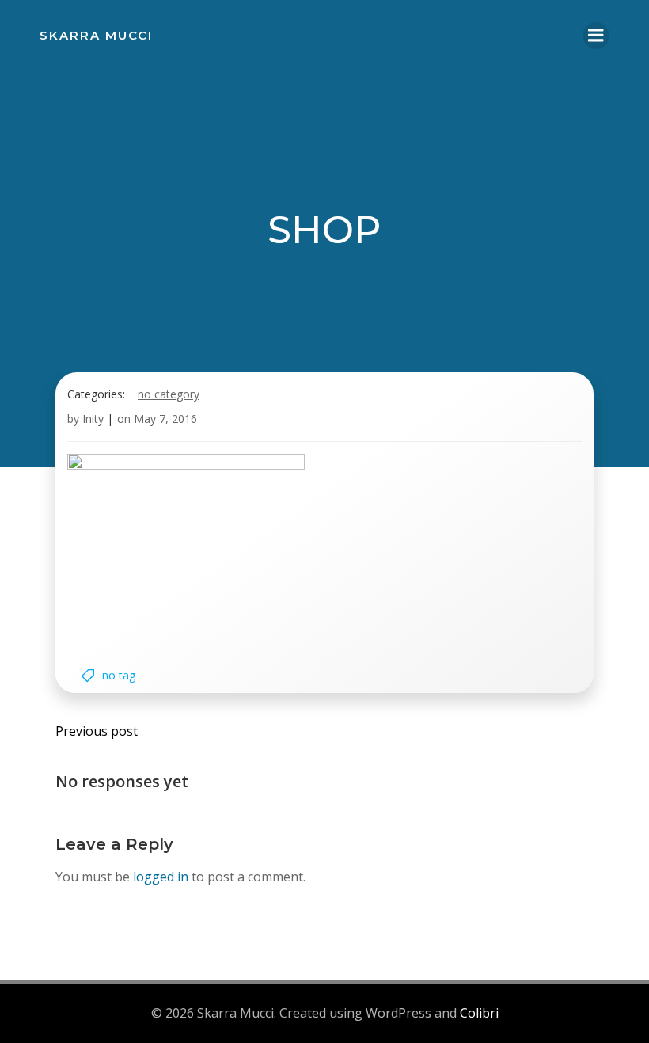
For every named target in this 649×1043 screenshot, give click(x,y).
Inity (93, 418)
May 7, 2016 (165, 418)
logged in (160, 876)
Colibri (479, 1013)
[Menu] (596, 35)
